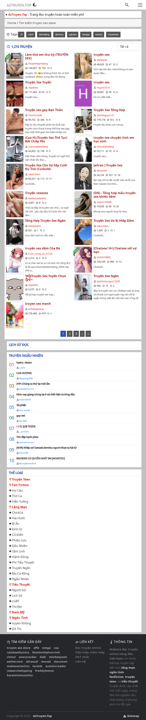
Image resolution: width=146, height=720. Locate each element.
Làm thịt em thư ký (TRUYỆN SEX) (46, 56)
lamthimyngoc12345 (108, 281)
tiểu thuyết (129, 681)
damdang (44, 34)
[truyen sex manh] (14, 315)
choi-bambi (24, 410)
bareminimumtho (20, 675)
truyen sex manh (38, 304)
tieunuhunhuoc (26, 442)
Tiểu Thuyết (21, 584)
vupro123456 (104, 202)
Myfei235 (102, 60)
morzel (46, 661)
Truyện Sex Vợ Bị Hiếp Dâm (114, 220)
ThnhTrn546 (35, 115)
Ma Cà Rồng (20, 573)
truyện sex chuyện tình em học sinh (114, 139)
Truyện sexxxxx (36, 193)
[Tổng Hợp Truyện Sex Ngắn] (14, 232)
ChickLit (17, 512)
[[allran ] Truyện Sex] (83, 176)
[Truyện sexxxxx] (14, 204)
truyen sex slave (18, 648)
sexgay (86, 34)
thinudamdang (105, 146)
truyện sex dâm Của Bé (42, 248)
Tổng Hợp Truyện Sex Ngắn (45, 220)
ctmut (11, 657)
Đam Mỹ (18, 612)
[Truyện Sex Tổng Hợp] (83, 121)
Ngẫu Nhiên (20, 579)
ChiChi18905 (104, 257)
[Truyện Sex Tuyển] (14, 93)
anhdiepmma (36, 309)
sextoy (98, 34)
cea (56, 648)
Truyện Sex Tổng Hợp (109, 110)
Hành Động (20, 557)
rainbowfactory (18, 652)
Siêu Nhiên (19, 546)
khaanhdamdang (38, 63)
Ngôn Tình (20, 618)
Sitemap (132, 716)
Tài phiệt (21, 405)
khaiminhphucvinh (46, 652)
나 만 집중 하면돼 (25, 426)
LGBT (15, 601)
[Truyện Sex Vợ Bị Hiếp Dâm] (83, 232)
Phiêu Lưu (19, 540)
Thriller (17, 607)
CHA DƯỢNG (24, 373)
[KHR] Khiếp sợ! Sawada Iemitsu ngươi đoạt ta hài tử (46, 447)
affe (36, 648)
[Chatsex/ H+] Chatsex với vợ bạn (115, 250)
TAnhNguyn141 (105, 115)
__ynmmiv (24, 431)
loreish (37, 666)
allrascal (32, 661)
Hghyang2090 (26, 378)
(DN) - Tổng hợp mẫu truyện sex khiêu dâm (115, 195)
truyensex (113, 34)
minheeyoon (58, 657)
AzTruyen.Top (19, 5)
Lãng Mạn (19, 507)
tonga (46, 648)
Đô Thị (16, 629)
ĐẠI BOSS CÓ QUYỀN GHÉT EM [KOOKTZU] (40, 458)
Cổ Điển (17, 535)
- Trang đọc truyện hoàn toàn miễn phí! (46, 14)
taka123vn (34, 174)
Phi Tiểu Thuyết (23, 562)
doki (43, 657)
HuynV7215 (103, 87)
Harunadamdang (38, 146)
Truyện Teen (21, 479)
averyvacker (28, 657)
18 (21, 34)
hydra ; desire (24, 362)
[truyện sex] (83, 66)
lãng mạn (128, 667)
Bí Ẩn (15, 524)
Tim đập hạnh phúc (27, 437)
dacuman (60, 661)
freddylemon (44, 670)
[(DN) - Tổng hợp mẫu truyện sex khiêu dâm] (83, 204)
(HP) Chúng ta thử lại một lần (33, 383)
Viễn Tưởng (20, 501)
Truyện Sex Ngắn (106, 276)
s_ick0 (22, 367)
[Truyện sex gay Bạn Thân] (14, 121)
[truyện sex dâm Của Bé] (14, 259)
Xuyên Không (21, 623)
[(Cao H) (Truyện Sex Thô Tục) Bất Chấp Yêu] (14, 149)
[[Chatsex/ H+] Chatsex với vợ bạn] (83, 259)
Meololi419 (34, 226)
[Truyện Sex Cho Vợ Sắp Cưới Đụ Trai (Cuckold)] (14, 176)
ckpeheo (33, 87)
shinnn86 (23, 452)
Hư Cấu (17, 490)
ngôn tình (117, 672)
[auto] (34, 4)
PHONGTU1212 (26, 389)
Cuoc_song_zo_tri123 (40, 253)
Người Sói (19, 590)
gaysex (72, 34)
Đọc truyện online (88, 648)
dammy (59, 34)
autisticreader (55, 666)
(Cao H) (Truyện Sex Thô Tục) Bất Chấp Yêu (46, 139)
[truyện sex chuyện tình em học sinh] (83, 149)
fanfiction (117, 677)
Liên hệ (80, 661)
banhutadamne (37, 198)
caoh (30, 34)
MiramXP (102, 170)
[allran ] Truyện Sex (108, 165)
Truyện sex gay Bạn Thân (44, 110)
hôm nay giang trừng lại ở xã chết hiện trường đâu (45, 394)
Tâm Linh (18, 551)
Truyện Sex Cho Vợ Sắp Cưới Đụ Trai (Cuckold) (46, 167)
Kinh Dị (17, 529)
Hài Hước (18, 518)
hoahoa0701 (25, 399)
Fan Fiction (20, 485)
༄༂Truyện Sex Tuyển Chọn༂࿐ (45, 278)
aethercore (15, 661)
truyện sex (102, 54)
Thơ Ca (17, 496)
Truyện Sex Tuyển (38, 82)
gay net (20, 415)
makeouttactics (18, 666)
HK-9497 (23, 420)
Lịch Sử (17, 595)
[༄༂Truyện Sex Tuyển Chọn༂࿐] (14, 287)
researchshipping (19, 670)
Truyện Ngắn (21, 568)
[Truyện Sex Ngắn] (83, 287)
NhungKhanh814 (27, 463)
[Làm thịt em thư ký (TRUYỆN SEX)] (14, 66)
